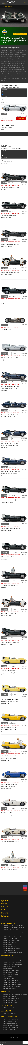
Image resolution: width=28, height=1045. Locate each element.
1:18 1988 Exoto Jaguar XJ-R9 (10, 1002)
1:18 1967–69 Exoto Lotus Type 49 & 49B (12, 936)
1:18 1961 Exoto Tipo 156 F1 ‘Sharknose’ (13, 932)
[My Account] (22, 2)
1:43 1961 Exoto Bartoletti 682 (10, 1023)
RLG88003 (4, 113)
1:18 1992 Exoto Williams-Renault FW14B (12, 952)
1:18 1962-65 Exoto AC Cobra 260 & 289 (12, 962)
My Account (4, 901)
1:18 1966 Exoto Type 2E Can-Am (10, 972)
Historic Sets (4, 913)
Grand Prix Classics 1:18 (8, 923)
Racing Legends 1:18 (7, 955)
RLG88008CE (5, 552)
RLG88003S (5, 353)
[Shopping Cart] (20, 2)
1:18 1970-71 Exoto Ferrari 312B (10, 938)
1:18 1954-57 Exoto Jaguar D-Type (12, 960)
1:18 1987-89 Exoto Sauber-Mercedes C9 (12, 986)
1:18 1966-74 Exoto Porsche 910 (10, 996)
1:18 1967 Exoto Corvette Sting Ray (11, 998)
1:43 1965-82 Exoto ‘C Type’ (9, 1029)
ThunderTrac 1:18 (6, 1005)
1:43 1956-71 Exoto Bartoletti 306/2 (11, 1027)
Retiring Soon (5, 916)
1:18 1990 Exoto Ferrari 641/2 (9, 950)
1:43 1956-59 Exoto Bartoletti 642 (10, 1021)
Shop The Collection (19, 34)
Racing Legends (8, 6)
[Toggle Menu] (25, 2)
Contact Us (4, 904)
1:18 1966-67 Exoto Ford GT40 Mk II (11, 970)
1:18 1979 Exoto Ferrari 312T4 (9, 946)
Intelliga (16, 1037)
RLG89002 (4, 666)
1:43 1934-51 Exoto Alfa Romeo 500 (11, 1019)
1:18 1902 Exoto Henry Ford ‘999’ (10, 958)
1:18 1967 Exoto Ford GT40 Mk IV (10, 974)
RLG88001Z (4, 325)
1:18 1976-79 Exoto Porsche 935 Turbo (12, 984)
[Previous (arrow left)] (0, 1044)
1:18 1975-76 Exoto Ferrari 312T (10, 942)
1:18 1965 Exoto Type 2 (8, 968)
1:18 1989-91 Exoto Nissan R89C (10, 988)
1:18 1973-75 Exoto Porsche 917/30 (11, 980)
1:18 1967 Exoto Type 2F (8, 976)
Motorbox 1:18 (5, 991)
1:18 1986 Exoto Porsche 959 (9, 1000)
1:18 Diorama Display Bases (9, 1013)
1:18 (2, 6)
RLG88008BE (5, 524)
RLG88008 (4, 495)
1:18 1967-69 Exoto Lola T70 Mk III (11, 978)
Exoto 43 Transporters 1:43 (9, 1016)
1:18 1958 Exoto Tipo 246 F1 (10, 930)
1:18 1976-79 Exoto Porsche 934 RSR (11, 982)
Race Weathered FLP (6, 910)
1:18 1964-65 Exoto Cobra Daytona (11, 966)
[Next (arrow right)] (2, 1044)
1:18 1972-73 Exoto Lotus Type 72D (11, 940)
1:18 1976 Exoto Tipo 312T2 (9, 944)
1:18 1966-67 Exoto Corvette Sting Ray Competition (15, 994)
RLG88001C (4, 239)
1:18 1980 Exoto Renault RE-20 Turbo (11, 948)
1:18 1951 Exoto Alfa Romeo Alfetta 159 (12, 926)
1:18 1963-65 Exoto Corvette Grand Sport (12, 964)
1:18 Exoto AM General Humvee (10, 1008)
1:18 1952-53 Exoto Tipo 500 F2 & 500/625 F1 (13, 928)
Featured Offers (5, 907)
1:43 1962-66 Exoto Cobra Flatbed (11, 1025)
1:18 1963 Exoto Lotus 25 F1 (9, 934)
